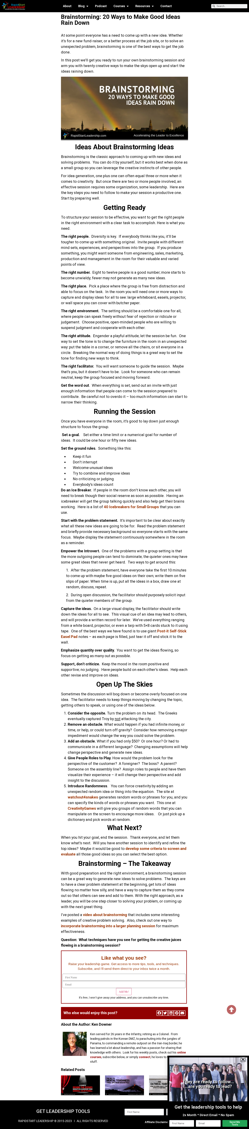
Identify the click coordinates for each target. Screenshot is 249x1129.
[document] (124, 564)
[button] (243, 1059)
